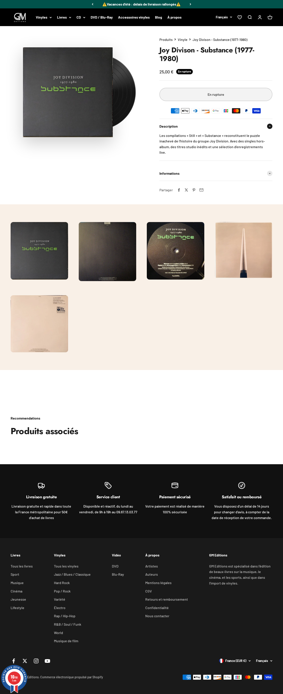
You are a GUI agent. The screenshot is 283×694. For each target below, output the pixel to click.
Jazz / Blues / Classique (72, 574)
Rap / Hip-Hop (64, 616)
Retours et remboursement (166, 599)
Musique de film (66, 641)
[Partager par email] (201, 190)
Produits (166, 39)
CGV (148, 591)
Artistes (151, 566)
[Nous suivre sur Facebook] (14, 661)
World (58, 633)
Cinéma (16, 591)
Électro (59, 608)
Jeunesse (18, 599)
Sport (15, 574)
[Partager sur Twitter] (186, 190)
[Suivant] (190, 4)
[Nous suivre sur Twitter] (25, 661)
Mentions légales (158, 583)
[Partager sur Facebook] (179, 190)
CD (78, 17)
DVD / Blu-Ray (102, 17)
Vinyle (182, 39)
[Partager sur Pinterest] (194, 190)
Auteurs (151, 574)
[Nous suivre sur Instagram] (36, 661)
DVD (115, 566)
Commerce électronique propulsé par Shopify (71, 677)
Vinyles (41, 17)
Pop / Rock (62, 591)
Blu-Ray (118, 574)
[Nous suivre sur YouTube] (47, 661)
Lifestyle (17, 608)
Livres (62, 17)
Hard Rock (62, 583)
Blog (158, 17)
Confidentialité (157, 608)
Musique (17, 583)
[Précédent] (92, 4)
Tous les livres (22, 566)
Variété (59, 599)
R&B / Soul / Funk (67, 624)
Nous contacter (157, 616)
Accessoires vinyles (134, 17)
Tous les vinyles (66, 566)
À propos (174, 17)
